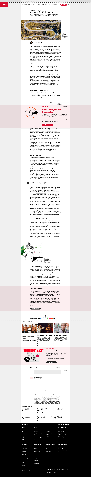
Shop (23, 463)
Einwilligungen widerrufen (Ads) (51, 472)
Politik (23, 430)
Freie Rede (24, 452)
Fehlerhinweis (42, 315)
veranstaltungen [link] (27, 1)
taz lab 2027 (48, 452)
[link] (25, 5)
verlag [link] (23, 1)
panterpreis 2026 (61, 437)
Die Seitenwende (49, 433)
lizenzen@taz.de (29, 470)
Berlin (23, 437)
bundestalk (24, 446)
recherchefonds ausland (62, 434)
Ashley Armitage (44, 266)
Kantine (23, 462)
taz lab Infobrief (37, 451)
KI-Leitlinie (66, 469)
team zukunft (36, 446)
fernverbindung (24, 448)
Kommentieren (36, 315)
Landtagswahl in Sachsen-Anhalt (38, 438)
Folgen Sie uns (60, 424)
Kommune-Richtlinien (60, 469)
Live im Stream (48, 449)
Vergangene (48, 451)
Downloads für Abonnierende (39, 465)
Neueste (57, 367)
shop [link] (31, 1)
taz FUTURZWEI (61, 448)
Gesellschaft (24, 433)
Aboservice (36, 462)
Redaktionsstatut (53, 469)
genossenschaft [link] (61, 1)
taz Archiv (60, 451)
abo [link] (57, 1)
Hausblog (48, 431)
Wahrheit (23, 440)
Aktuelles (47, 430)
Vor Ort (47, 448)
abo (59, 430)
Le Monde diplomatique (62, 450)
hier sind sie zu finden (41, 373)
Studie (31, 79)
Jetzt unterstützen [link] (35, 308)
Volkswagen (36, 431)
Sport (23, 436)
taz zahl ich (60, 433)
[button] (68, 4)
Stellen (47, 434)
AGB (60, 470)
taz (25, 424)
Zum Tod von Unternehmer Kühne (39, 434)
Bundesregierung (37, 430)
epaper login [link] (66, 1)
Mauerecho (24, 451)
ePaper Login (36, 463)
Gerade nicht (65, 106)
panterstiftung (60, 436)
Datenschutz (52, 470)
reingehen (24, 454)
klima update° (24, 449)
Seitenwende (63, 470)
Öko (22, 431)
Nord (23, 439)
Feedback (36, 460)
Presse (47, 436)
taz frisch (35, 448)
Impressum (57, 470)
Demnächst (48, 446)
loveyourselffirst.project (41, 193)
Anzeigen (23, 465)
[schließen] (68, 107)
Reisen (23, 460)
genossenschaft (61, 431)
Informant (48, 470)
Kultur (23, 434)
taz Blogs (60, 447)
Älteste (60, 367)
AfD (34, 436)
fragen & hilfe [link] (34, 1)
